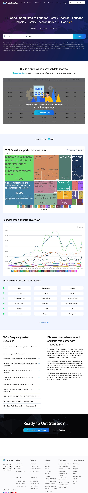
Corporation (48, 471)
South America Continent (63, 478)
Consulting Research (50, 481)
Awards (18, 468)
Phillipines (75, 468)
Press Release (20, 471)
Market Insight (35, 471)
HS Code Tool (35, 483)
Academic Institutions (51, 488)
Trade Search (34, 466)
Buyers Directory (35, 468)
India (74, 483)
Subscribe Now (19, 73)
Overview (33, 463)
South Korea (76, 463)
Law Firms (47, 473)
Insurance (47, 476)
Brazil (74, 473)
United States (77, 476)
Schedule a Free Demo (77, 3)
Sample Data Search (64, 463)
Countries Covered (64, 468)
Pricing (18, 477)
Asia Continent (63, 471)
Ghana (75, 481)
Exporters (47, 466)
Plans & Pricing (59, 430)
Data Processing (63, 466)
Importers (47, 463)
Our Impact (19, 466)
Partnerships (34, 486)
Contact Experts (21, 486)
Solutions (47, 460)
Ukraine (75, 466)
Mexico (75, 471)
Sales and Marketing (50, 483)
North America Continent (63, 474)
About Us (19, 463)
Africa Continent (63, 484)
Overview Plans (20, 481)
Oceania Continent (64, 487)
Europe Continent (64, 482)
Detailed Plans (20, 483)
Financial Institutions (50, 478)
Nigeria (75, 478)
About (18, 460)
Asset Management (50, 486)
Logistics (47, 468)
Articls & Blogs (35, 481)
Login (65, 3)
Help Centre (34, 488)
